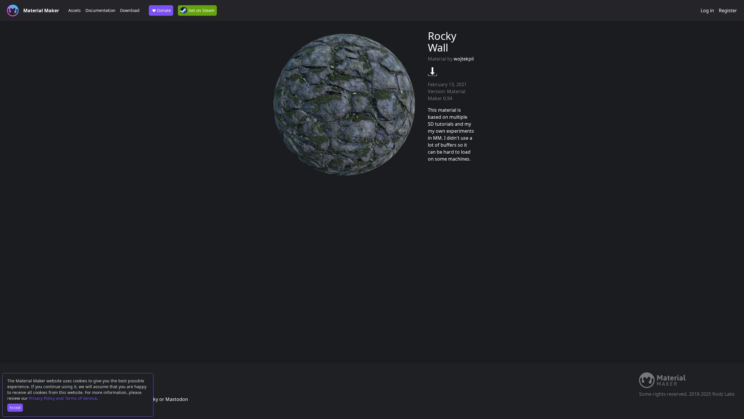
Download (130, 10)
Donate (164, 10)
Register (728, 10)
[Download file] (432, 71)
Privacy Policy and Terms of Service (63, 398)
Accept (15, 407)
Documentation (100, 10)
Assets (74, 10)
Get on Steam (200, 10)
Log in (707, 10)
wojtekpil (464, 59)
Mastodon (176, 399)
